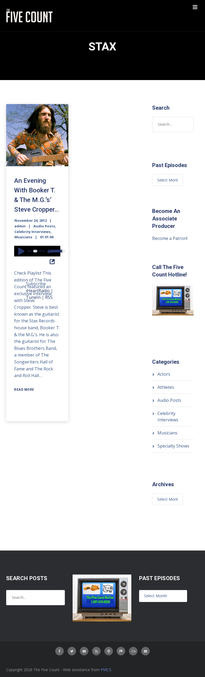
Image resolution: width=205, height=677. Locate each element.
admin (20, 226)
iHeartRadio (38, 291)
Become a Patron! (169, 238)
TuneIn (33, 297)
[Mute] (50, 252)
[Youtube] (84, 651)
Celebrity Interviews (32, 231)
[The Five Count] (30, 15)
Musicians (23, 237)
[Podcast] (108, 651)
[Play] (22, 251)
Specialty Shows (173, 446)
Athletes (165, 387)
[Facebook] (59, 651)
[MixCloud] (133, 651)
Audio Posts (44, 226)
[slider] (54, 254)
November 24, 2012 (30, 220)
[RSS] (96, 651)
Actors (163, 374)
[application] (37, 251)
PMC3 (106, 669)
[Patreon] (121, 651)
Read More (24, 389)
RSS (49, 297)
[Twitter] (72, 651)
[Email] (145, 651)
